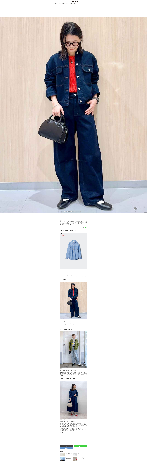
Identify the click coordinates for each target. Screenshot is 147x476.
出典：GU (146, 212)
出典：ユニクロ (62, 269)
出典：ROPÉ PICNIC (62, 419)
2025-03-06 (61, 216)
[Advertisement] (73, 12)
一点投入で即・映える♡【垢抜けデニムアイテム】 (70, 211)
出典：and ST (61, 368)
